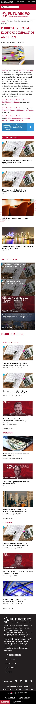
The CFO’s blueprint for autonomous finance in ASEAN (16, 482)
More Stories (8, 429)
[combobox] (10, 7)
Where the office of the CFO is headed (15, 218)
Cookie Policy (28, 689)
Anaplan (5, 70)
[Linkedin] (21, 681)
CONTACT (20, 2)
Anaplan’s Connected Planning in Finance (18, 110)
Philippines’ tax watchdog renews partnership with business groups (15, 510)
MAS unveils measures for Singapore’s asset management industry (17, 247)
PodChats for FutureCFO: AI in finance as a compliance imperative (18, 572)
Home (3, 21)
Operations (8, 433)
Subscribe (5, 702)
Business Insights (10, 342)
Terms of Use (18, 689)
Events (9, 672)
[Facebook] (15, 681)
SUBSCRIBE (31, 2)
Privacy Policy (8, 689)
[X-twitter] (31, 681)
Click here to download (11, 100)
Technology (8, 523)
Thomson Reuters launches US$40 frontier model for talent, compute (17, 161)
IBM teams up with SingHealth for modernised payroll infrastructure (14, 191)
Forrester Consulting (26, 70)
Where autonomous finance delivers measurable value (16, 455)
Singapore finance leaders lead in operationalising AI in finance (14, 600)
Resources (10, 668)
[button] (32, 6)
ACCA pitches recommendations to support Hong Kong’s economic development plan (17, 316)
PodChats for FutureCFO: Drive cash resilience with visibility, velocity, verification (15, 300)
